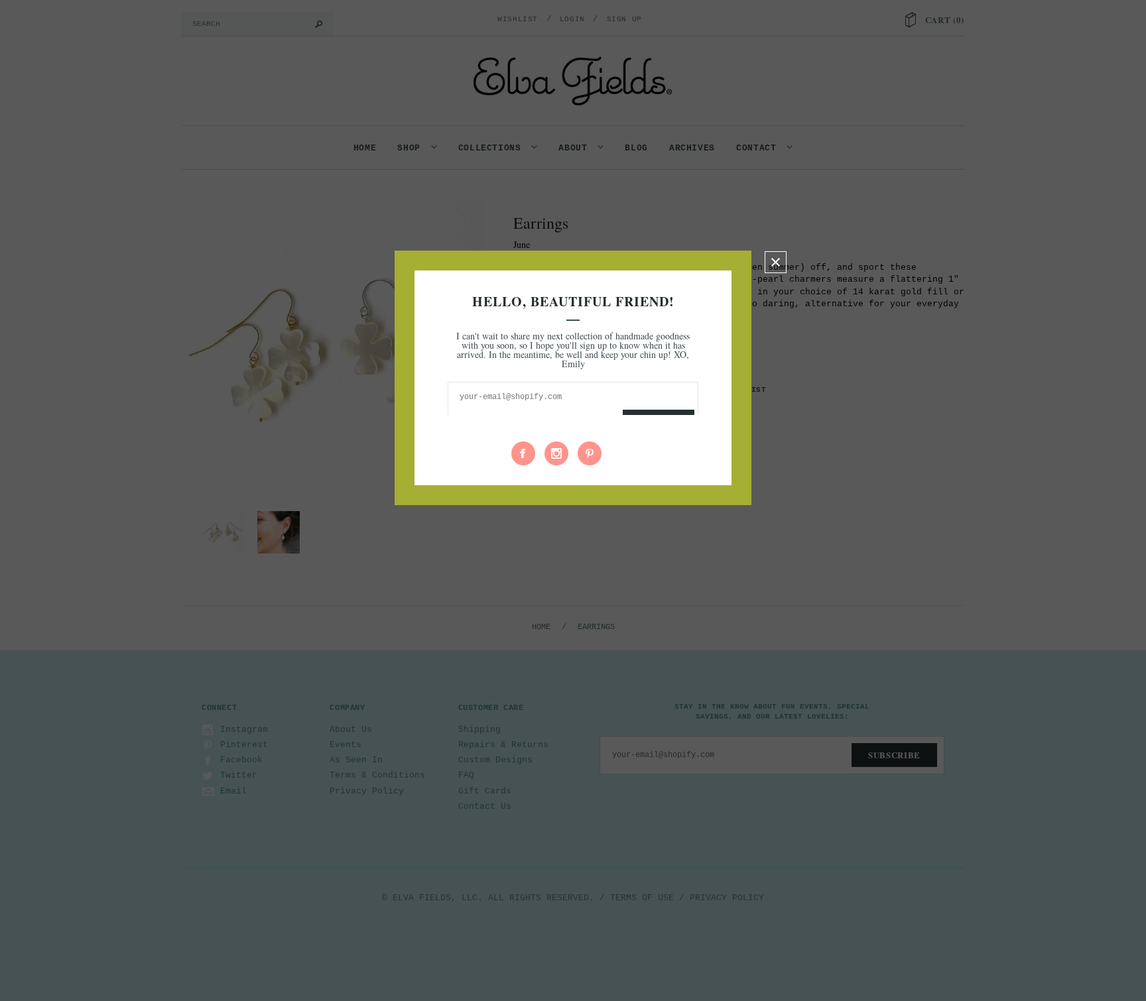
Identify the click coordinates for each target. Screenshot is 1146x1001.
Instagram (556, 453)
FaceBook (523, 453)
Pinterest (590, 453)
